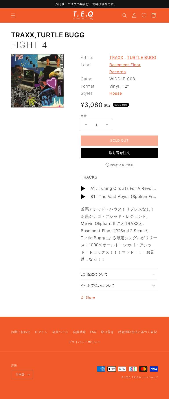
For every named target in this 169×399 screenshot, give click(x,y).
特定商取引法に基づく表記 (137, 332)
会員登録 (79, 332)
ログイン (41, 332)
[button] (13, 15)
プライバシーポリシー (84, 342)
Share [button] (90, 297)
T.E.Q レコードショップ (145, 377)
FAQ (93, 332)
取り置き (107, 332)
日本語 (20, 374)
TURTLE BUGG (61, 35)
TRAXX (23, 35)
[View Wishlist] (144, 15)
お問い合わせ (20, 332)
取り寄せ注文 (119, 153)
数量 (84, 116)
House (115, 93)
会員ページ (60, 332)
